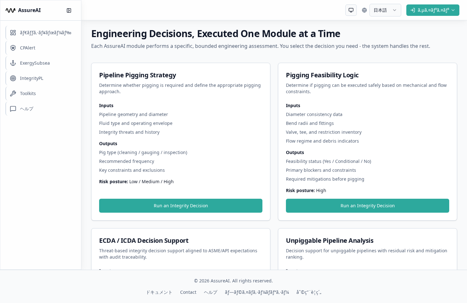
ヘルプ (210, 292)
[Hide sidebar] (69, 10)
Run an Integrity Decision (181, 206)
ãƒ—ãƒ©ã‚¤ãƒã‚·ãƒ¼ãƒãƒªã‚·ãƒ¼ (257, 292)
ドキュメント (159, 292)
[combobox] (351, 10)
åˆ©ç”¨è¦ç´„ (308, 292)
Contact (188, 292)
